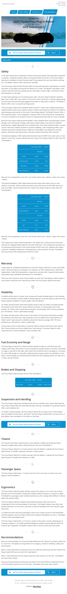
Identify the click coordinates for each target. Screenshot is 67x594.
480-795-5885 (62, 5)
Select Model (24, 12)
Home (13, 12)
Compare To (36, 12)
